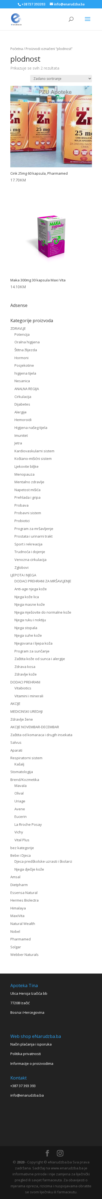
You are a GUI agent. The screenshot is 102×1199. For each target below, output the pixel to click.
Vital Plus (21, 839)
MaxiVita (17, 915)
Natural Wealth (22, 923)
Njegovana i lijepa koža (33, 643)
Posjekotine (24, 365)
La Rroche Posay (28, 824)
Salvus (15, 742)
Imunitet (21, 435)
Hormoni (21, 357)
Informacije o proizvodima (31, 1063)
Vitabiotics (22, 688)
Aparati (16, 750)
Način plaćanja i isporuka (31, 1044)
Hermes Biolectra (24, 900)
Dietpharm (19, 884)
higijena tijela (25, 373)
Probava (21, 505)
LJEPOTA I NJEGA (23, 575)
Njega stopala (25, 627)
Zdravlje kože (25, 674)
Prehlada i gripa (27, 497)
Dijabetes (22, 404)
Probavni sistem (27, 512)
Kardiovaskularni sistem (34, 450)
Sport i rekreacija (28, 544)
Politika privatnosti (25, 1053)
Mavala (20, 785)
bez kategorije (22, 847)
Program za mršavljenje (33, 528)
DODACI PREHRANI (25, 682)
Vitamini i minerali (28, 695)
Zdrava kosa (24, 666)
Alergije (20, 412)
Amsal (15, 876)
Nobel (15, 931)
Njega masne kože (29, 604)
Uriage (19, 801)
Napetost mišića (27, 489)
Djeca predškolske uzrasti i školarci (43, 861)
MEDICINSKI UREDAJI (26, 711)
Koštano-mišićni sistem (33, 458)
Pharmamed (20, 939)
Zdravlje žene (21, 719)
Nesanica (22, 380)
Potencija (22, 334)
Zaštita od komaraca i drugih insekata (41, 734)
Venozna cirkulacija (30, 559)
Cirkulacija (22, 396)
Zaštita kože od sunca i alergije (39, 658)
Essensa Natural (24, 892)
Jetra (18, 443)
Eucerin (20, 816)
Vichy (18, 832)
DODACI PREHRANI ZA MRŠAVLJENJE (42, 581)
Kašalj (19, 764)
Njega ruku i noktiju (30, 619)
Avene (19, 808)
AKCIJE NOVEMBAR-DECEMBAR (34, 726)
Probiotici (22, 520)
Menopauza (24, 474)
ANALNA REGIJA (26, 388)
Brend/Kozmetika (24, 779)
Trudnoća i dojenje (29, 551)
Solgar (15, 946)
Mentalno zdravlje (29, 481)
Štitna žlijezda (25, 349)
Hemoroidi (23, 419)
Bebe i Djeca (20, 855)
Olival (19, 793)
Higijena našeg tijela (30, 427)
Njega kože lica (26, 596)
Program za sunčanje (32, 651)
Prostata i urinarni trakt (33, 536)
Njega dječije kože (29, 869)
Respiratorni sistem (26, 757)
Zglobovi (21, 567)
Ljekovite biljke (26, 466)
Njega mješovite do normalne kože (42, 612)
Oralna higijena (27, 342)
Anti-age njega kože (30, 588)
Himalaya (18, 908)
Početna (16, 48)
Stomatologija (21, 771)
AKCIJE (15, 703)
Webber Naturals (24, 954)
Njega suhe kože (28, 635)
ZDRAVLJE (18, 328)
